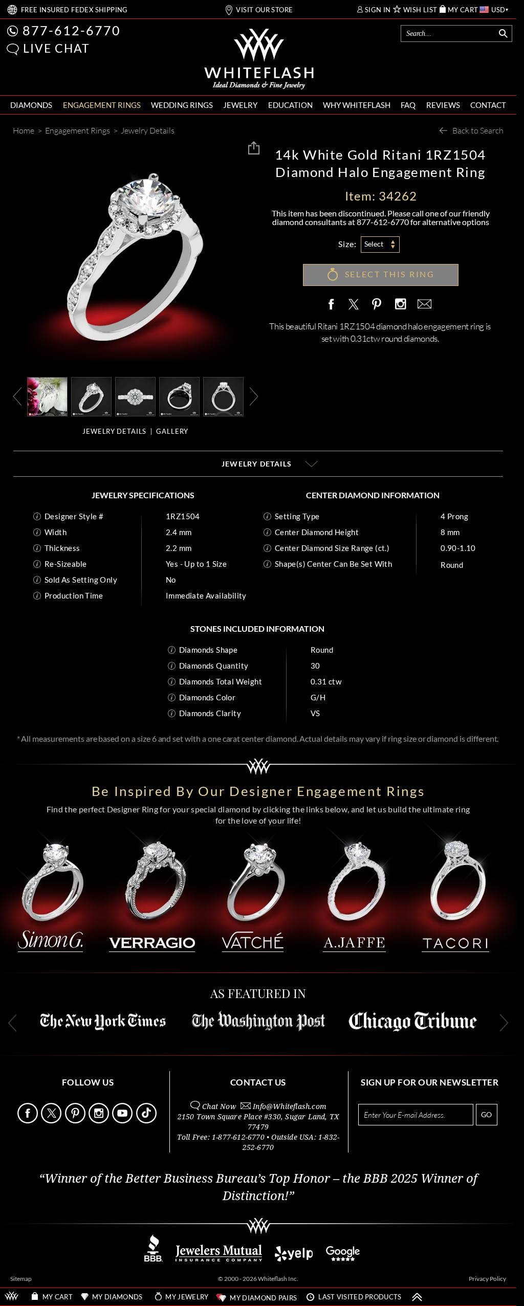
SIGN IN (378, 10)
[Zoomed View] (135, 395)
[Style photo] (47, 395)
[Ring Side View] (223, 395)
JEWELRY (240, 104)
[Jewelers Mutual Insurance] (219, 1258)
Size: (347, 244)
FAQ (408, 104)
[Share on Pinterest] (377, 309)
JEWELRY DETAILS (114, 431)
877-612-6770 (72, 30)
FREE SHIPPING (74, 10)
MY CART (463, 10)
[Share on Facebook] (334, 304)
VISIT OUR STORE (264, 10)
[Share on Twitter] (353, 304)
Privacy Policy (487, 1278)
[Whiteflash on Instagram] (400, 304)
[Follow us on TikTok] (147, 1120)
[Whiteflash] (259, 59)
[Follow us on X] (52, 1120)
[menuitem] (31, 105)
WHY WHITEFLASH (356, 104)
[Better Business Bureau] (153, 1258)
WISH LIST (420, 10)
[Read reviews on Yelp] (294, 1258)
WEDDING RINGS (182, 104)
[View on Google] (343, 1258)
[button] (13, 49)
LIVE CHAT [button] (56, 48)
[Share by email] (423, 304)
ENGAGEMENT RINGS (102, 104)
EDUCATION (290, 104)
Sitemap (21, 1278)
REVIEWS (443, 104)
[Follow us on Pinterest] (76, 1120)
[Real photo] (91, 395)
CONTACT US (258, 1082)
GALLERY (172, 431)
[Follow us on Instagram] (100, 1120)
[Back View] (179, 395)
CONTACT (488, 104)
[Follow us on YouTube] (123, 1120)
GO (486, 1114)
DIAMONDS (31, 104)
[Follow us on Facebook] (28, 1120)
